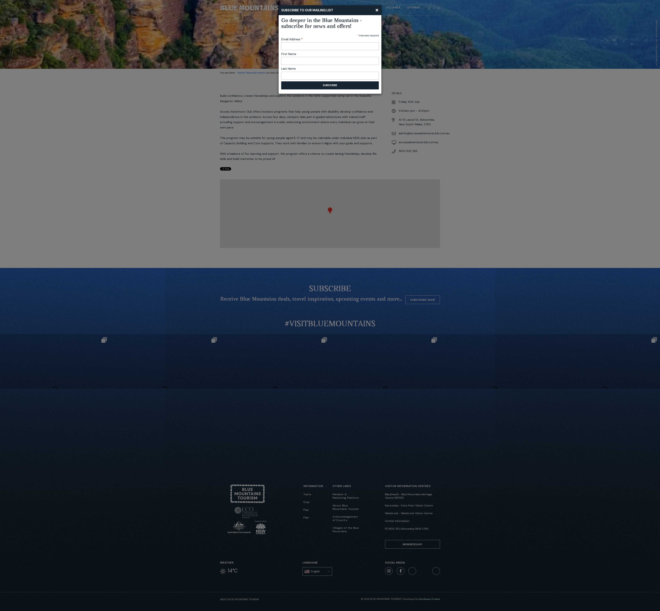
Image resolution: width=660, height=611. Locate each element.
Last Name (288, 69)
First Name (288, 54)
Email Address (291, 39)
